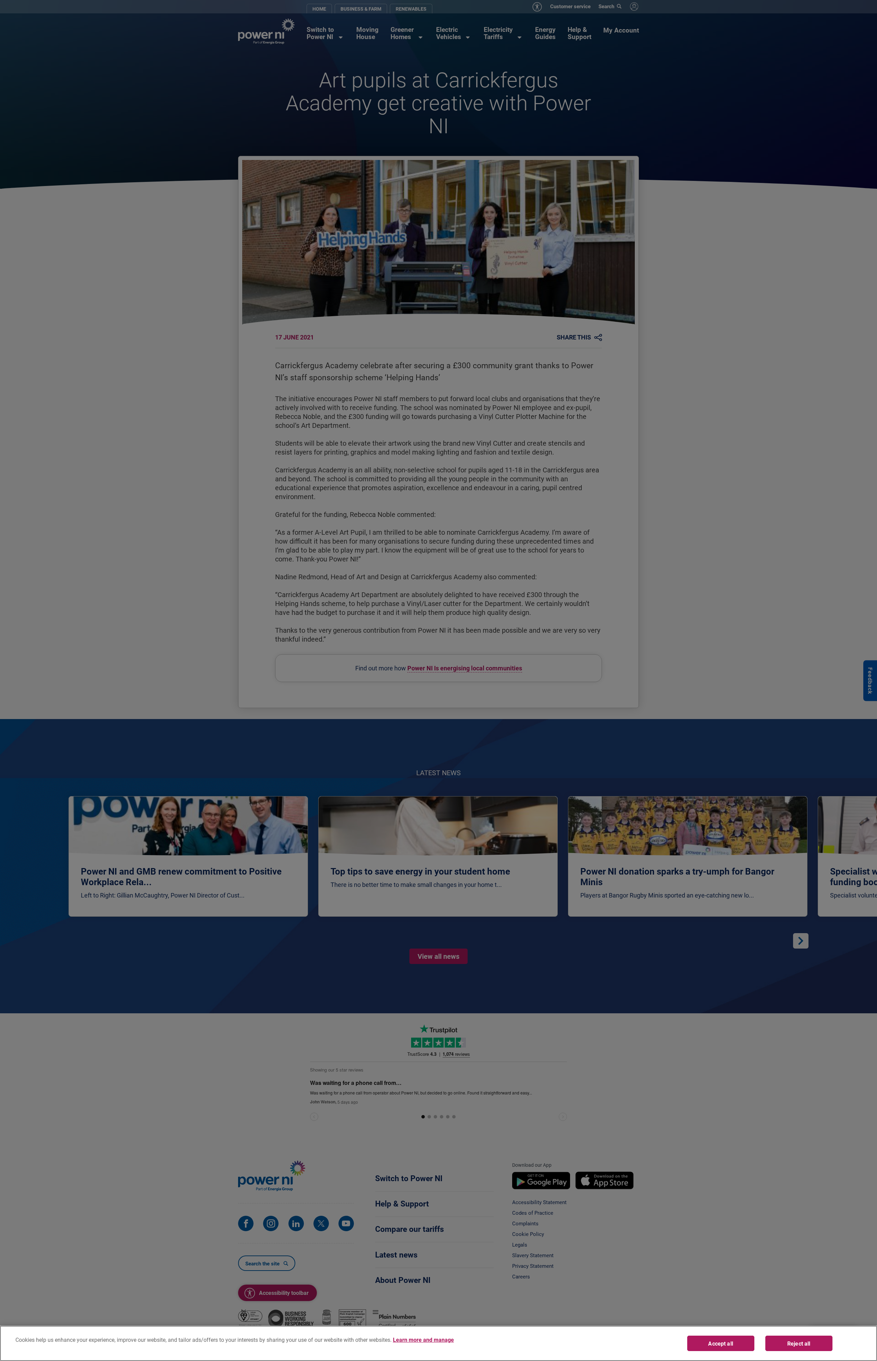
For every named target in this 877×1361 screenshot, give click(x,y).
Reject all (799, 1343)
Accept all (720, 1343)
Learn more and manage (423, 1339)
